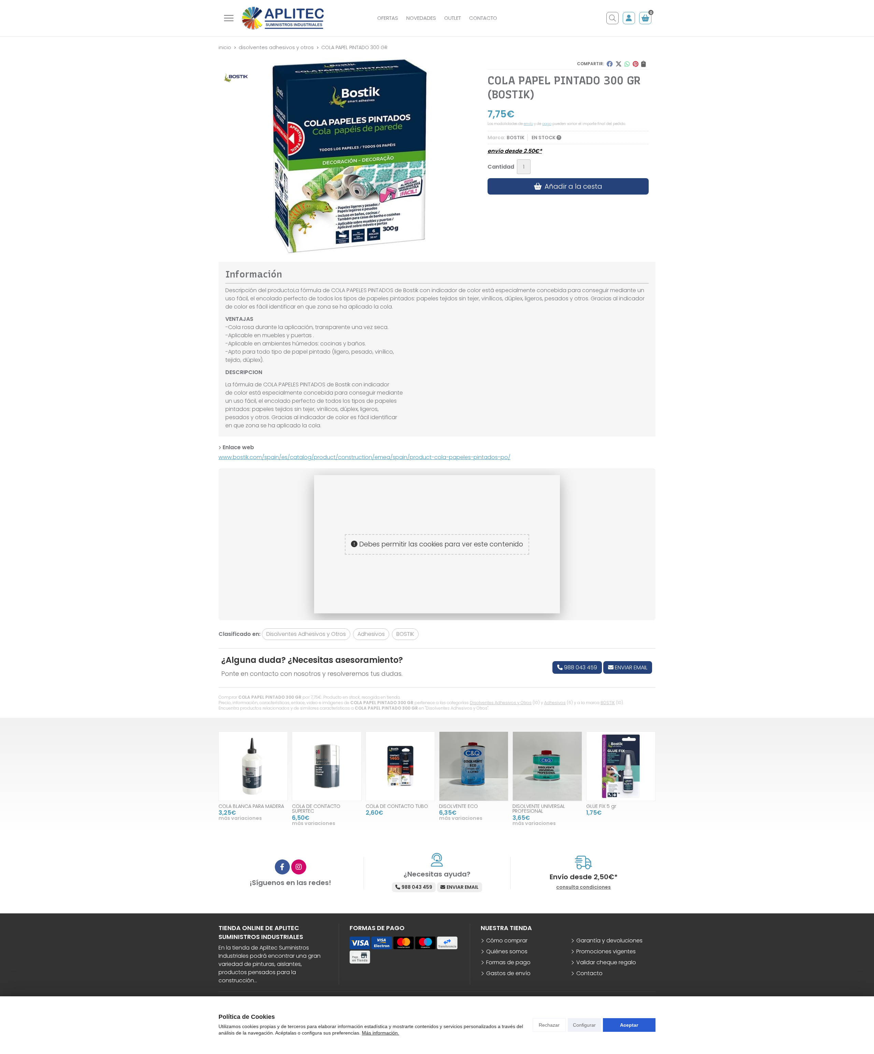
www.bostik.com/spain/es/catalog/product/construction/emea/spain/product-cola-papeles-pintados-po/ (364, 457)
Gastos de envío (508, 973)
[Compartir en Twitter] (619, 63)
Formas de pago (508, 962)
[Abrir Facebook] (282, 867)
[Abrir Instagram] (299, 867)
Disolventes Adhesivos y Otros (501, 703)
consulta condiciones (583, 887)
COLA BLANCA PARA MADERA (251, 806)
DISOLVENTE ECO (458, 806)
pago (546, 123)
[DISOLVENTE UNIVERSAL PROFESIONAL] (547, 766)
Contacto (589, 973)
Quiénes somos (506, 951)
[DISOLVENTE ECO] (473, 766)
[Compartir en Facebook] (610, 63)
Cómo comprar (506, 940)
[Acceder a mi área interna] (629, 18)
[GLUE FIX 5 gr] (621, 766)
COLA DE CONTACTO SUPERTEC (316, 808)
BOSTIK (608, 703)
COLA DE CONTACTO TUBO (397, 806)
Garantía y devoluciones (609, 940)
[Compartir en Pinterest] (635, 63)
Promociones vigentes (606, 951)
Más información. (380, 1033)
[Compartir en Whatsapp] (627, 63)
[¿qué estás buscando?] (612, 18)
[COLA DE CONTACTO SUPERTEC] (326, 766)
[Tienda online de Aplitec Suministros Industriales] (283, 18)
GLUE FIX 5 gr (601, 806)
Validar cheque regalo (606, 962)
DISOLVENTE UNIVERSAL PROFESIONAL (538, 808)
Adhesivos (555, 703)
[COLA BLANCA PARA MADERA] (253, 766)
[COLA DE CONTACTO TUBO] (400, 766)
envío (528, 123)
